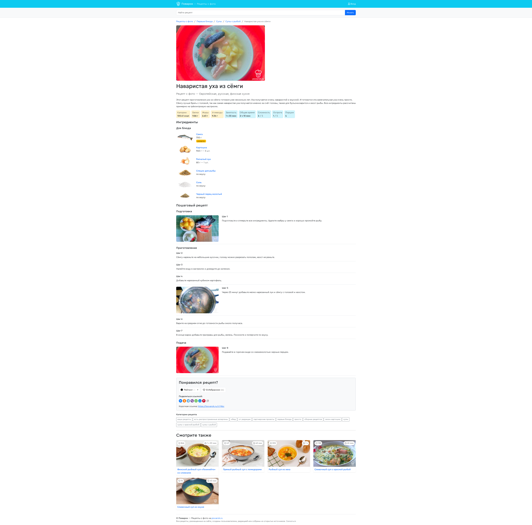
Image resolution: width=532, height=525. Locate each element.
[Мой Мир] (200, 400)
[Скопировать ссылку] (207, 400)
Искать (350, 12)
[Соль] (185, 184)
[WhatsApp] (196, 400)
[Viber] (192, 400)
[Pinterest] (203, 400)
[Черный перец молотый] (185, 195)
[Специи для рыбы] (185, 172)
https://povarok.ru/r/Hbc (211, 406)
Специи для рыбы (206, 171)
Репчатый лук (203, 159)
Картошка (201, 147)
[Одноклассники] (184, 400)
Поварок (198, 3)
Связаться (291, 521)
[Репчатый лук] (185, 160)
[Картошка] (185, 149)
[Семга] (185, 137)
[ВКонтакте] (180, 400)
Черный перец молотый (209, 194)
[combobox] (260, 12)
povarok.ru (217, 518)
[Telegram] (188, 400)
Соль (199, 182)
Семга (199, 134)
